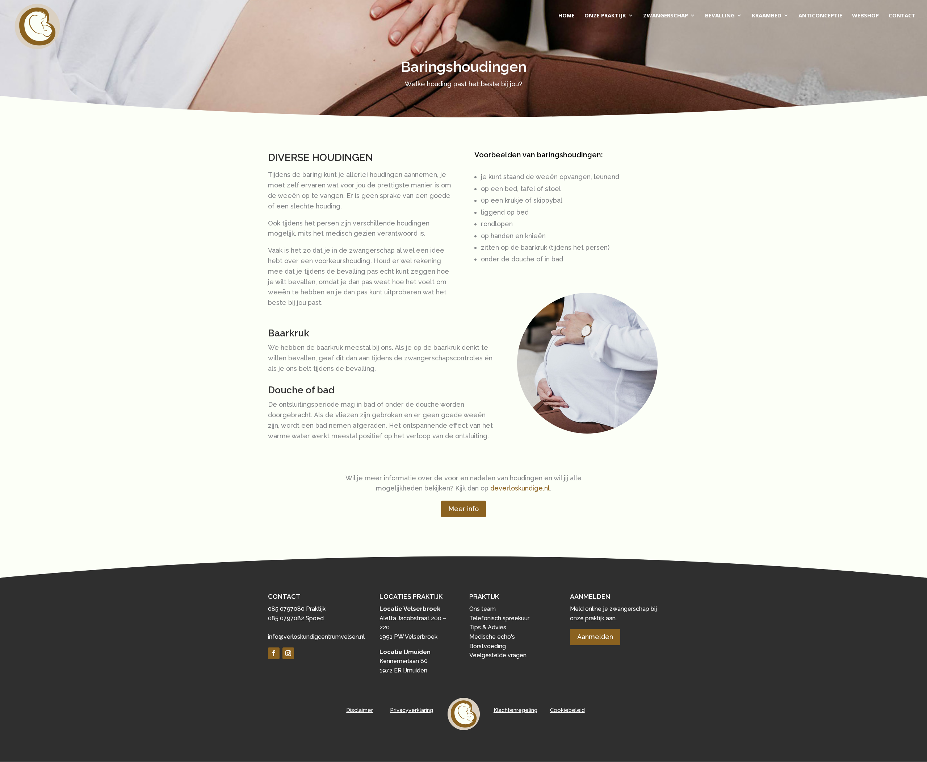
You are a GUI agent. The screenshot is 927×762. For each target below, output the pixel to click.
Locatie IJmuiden (405, 652)
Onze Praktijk (605, 16)
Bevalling (720, 16)
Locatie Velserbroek (409, 608)
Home (566, 16)
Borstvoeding (487, 646)
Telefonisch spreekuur (499, 618)
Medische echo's (492, 636)
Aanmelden (595, 637)
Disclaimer (359, 710)
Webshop (865, 16)
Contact (902, 16)
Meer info (463, 509)
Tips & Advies (487, 627)
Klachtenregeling (515, 710)
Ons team (482, 608)
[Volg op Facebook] (274, 653)
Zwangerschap (665, 16)
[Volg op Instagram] (288, 653)
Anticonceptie (820, 16)
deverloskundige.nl (520, 488)
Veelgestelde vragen (498, 655)
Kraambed (766, 16)
